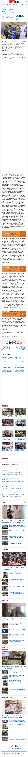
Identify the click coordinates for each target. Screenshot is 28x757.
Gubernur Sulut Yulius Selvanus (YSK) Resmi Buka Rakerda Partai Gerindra (17, 531)
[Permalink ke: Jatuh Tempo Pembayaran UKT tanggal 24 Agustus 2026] (7, 433)
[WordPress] (12, 342)
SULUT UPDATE (9, 17)
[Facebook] (7, 342)
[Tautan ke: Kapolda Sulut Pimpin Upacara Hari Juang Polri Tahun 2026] (14, 658)
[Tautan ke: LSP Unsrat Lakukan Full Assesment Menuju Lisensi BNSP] (5, 625)
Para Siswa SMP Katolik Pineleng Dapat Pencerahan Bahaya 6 (16, 725)
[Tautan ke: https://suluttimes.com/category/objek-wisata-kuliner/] (25, 697)
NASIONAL (4, 17)
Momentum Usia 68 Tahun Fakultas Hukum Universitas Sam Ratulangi (7, 371)
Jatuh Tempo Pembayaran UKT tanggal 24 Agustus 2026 (6, 367)
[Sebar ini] (17, 16)
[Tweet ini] (20, 16)
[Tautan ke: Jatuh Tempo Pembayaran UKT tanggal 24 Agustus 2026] (5, 574)
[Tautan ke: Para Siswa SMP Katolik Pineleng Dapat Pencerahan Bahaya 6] (5, 726)
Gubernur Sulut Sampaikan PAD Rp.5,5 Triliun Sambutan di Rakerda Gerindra (13, 521)
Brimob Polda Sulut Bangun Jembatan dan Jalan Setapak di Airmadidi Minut (16, 731)
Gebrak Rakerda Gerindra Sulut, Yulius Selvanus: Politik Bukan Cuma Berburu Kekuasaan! (17, 526)
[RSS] (21, 342)
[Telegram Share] (22, 16)
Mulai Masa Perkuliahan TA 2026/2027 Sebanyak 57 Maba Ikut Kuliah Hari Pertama (17, 593)
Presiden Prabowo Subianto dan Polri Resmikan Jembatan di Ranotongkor (12, 716)
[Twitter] (10, 342)
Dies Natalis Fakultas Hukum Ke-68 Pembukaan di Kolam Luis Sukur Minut (17, 738)
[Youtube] (18, 342)
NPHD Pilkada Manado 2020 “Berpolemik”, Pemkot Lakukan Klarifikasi (21, 349)
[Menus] (2, 1)
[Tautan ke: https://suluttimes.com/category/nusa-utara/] (25, 502)
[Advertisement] (14, 117)
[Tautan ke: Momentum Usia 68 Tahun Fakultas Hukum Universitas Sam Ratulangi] (5, 588)
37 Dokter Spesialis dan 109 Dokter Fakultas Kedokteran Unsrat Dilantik (20, 367)
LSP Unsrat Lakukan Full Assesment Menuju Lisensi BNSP (17, 624)
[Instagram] (15, 342)
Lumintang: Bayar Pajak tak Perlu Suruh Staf (13, 619)
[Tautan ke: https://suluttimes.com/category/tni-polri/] (25, 648)
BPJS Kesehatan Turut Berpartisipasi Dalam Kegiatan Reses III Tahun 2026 (20, 371)
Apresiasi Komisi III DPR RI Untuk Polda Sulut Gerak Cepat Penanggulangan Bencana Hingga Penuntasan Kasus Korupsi (16, 542)
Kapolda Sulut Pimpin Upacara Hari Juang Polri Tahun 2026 (7, 358)
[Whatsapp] (17, 19)
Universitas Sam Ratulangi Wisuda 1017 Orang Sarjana (7, 362)
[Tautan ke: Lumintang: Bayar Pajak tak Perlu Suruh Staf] (14, 610)
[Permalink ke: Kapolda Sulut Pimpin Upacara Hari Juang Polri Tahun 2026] (7, 411)
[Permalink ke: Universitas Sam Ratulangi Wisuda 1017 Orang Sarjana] (7, 422)
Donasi (7, 754)
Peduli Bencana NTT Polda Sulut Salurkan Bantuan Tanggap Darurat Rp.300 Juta (19, 362)
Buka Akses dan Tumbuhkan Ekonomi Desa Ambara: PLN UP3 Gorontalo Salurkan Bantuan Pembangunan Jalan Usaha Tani (20, 358)
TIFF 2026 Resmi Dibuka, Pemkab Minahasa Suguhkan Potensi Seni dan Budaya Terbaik (17, 721)
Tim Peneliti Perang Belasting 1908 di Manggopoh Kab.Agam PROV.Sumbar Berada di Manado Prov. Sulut (17, 641)
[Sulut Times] (14, 1)
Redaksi (22, 753)
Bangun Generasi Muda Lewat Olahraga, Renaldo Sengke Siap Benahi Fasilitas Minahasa (16, 537)
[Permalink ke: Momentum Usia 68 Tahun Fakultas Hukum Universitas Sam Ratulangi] (7, 445)
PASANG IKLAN (14, 754)
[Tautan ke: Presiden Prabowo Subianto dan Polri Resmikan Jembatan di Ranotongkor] (14, 707)
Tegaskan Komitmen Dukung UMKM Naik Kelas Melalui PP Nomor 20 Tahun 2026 (17, 630)
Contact (3, 754)
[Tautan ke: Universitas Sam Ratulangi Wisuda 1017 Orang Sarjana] (14, 559)
